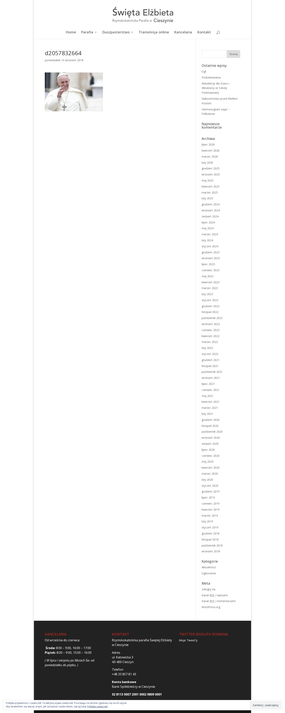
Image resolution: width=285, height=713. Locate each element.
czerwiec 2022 (210, 330)
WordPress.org (211, 607)
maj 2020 (207, 461)
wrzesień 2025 (211, 174)
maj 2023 (207, 276)
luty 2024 (207, 240)
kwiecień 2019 (210, 509)
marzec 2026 (210, 156)
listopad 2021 (210, 366)
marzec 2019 (210, 515)
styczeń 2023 (210, 300)
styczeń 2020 (210, 485)
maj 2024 (207, 228)
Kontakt (204, 32)
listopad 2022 (210, 312)
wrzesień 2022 (211, 324)
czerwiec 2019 (210, 503)
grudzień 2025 (210, 168)
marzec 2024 (210, 234)
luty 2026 (207, 162)
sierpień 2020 (210, 443)
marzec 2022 (210, 342)
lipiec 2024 (208, 222)
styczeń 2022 (210, 354)
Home (71, 32)
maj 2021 (207, 396)
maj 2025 (207, 180)
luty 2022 (207, 348)
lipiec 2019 (208, 497)
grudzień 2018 (210, 533)
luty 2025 (207, 198)
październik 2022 (212, 318)
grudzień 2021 (210, 360)
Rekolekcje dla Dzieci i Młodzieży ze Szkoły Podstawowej (215, 88)
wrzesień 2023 (211, 258)
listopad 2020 (210, 426)
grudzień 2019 (210, 491)
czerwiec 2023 (210, 270)
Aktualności (209, 567)
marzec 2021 (210, 408)
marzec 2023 (210, 288)
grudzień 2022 (210, 306)
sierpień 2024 (210, 216)
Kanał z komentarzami (219, 601)
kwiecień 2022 (210, 336)
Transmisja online (154, 32)
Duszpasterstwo (116, 32)
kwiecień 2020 (210, 467)
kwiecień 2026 (210, 150)
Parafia (87, 32)
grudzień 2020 (210, 420)
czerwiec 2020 (210, 456)
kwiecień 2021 (210, 402)
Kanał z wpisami (215, 595)
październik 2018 (212, 545)
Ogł (204, 71)
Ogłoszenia (209, 573)
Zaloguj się (208, 589)
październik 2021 (212, 372)
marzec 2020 (210, 473)
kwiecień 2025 (210, 186)
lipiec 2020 (208, 450)
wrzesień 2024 (211, 210)
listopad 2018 (210, 539)
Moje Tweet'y (188, 640)
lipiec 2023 (208, 264)
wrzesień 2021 (211, 378)
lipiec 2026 (208, 144)
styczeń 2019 (210, 527)
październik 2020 (212, 431)
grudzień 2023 (210, 252)
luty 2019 (207, 521)
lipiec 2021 (208, 384)
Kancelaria (183, 32)
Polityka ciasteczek (97, 706)
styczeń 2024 (210, 246)
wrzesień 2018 (211, 551)
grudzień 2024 (210, 204)
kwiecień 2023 (210, 282)
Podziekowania (211, 77)
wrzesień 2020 (211, 437)
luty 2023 (207, 294)
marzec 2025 (210, 192)
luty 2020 (207, 479)
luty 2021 (207, 414)
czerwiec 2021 (210, 390)
